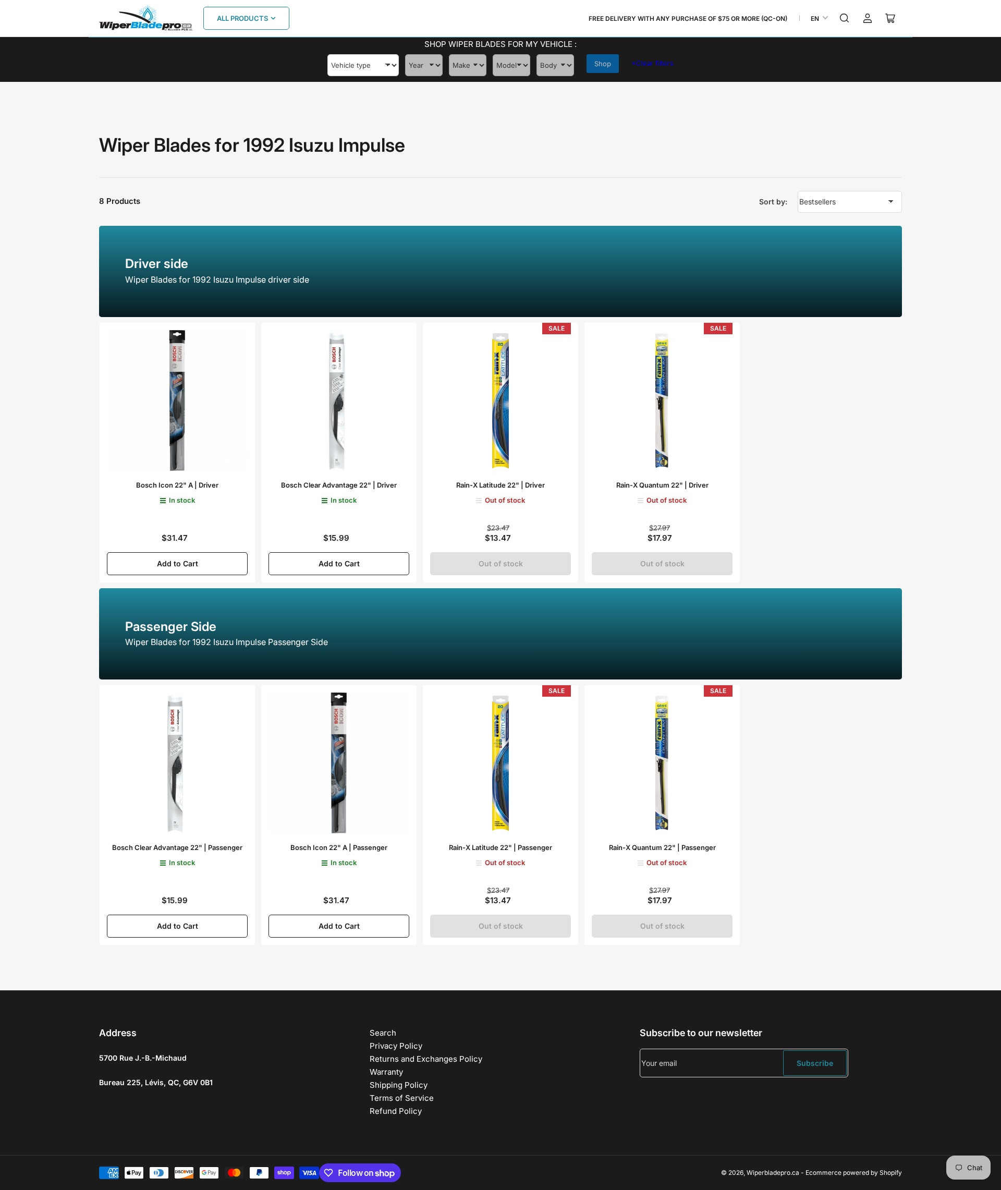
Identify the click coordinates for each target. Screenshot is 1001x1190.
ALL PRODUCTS (242, 18)
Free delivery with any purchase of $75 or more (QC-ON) (688, 18)
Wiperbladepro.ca (773, 1172)
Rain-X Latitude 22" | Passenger (500, 847)
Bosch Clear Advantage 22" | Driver (339, 485)
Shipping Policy (399, 1085)
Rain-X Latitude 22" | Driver (500, 485)
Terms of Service (402, 1098)
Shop (602, 63)
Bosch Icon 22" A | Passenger (338, 847)
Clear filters (652, 63)
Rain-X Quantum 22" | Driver (662, 485)
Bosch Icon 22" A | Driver (177, 485)
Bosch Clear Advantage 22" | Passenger (177, 847)
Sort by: (773, 201)
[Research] (844, 18)
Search (383, 1033)
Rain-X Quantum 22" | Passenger (662, 847)
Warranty (386, 1072)
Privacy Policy (396, 1046)
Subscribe (815, 1063)
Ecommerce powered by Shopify (853, 1172)
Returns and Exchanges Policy (426, 1059)
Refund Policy (396, 1111)
